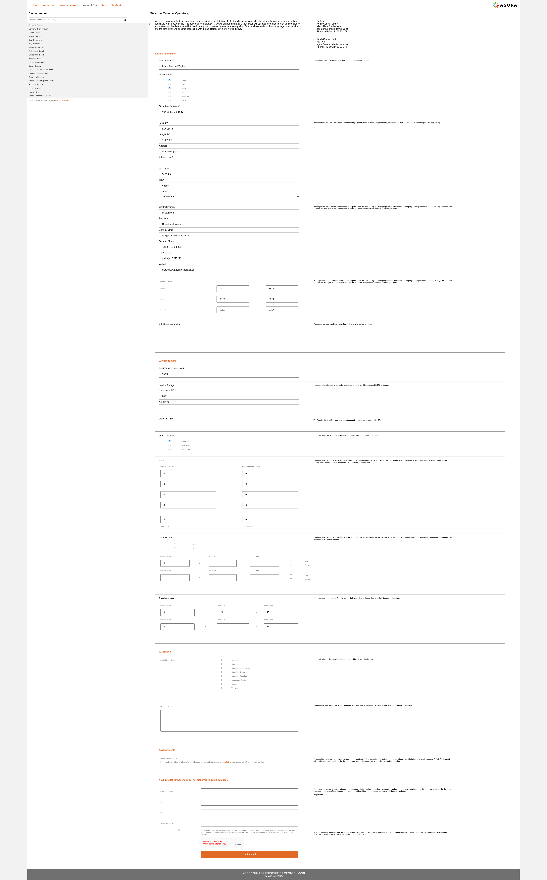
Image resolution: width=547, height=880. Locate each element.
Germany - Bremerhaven (38, 29)
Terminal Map (89, 5)
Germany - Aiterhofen (37, 62)
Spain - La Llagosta (36, 77)
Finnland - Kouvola (36, 59)
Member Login (294, 873)
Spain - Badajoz (35, 66)
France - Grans (34, 92)
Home (36, 5)
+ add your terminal (64, 101)
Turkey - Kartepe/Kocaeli (38, 73)
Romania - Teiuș (35, 25)
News (104, 5)
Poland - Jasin (34, 33)
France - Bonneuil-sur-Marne (40, 96)
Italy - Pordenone (35, 40)
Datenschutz (271, 873)
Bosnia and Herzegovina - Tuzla (41, 81)
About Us (49, 5)
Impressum (250, 873)
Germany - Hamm (35, 88)
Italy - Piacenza (35, 44)
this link (226, 762)
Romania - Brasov (36, 85)
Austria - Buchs (34, 36)
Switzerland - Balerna (37, 47)
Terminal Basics (68, 5)
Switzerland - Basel (36, 51)
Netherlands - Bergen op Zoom (41, 70)
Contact (116, 5)
